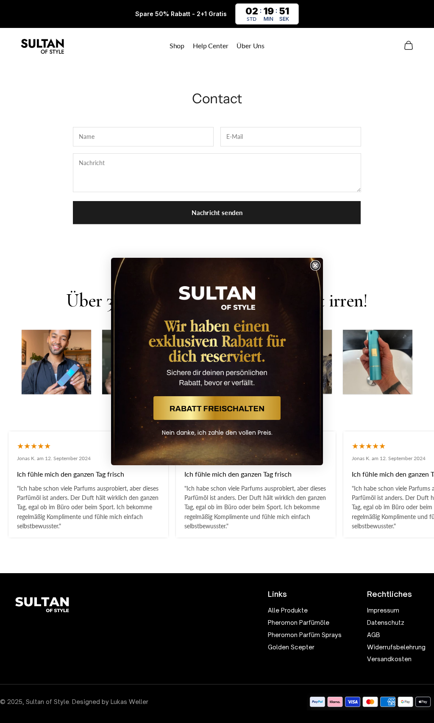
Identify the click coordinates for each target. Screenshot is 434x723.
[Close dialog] (315, 265)
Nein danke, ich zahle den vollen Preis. (217, 432)
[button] (217, 408)
